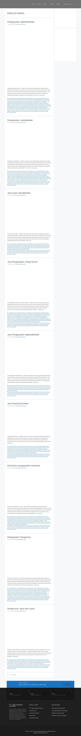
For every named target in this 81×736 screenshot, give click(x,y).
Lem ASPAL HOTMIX (37, 103)
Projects (52, 4)
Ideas (8, 100)
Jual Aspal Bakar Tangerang (38, 247)
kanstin (13, 103)
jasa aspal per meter (37, 108)
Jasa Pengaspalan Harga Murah (22, 262)
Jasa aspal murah (29, 108)
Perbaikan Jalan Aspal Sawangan (59, 715)
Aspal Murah (30, 99)
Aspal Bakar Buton (12, 98)
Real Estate (44, 320)
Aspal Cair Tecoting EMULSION (40, 98)
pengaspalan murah (42, 104)
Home (33, 4)
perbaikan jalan (41, 106)
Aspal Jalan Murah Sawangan (58, 708)
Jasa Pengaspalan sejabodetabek (23, 334)
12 (12, 674)
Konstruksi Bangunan (19, 103)
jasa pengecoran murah (19, 102)
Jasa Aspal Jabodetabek (18, 193)
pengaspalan (26, 104)
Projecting (47, 106)
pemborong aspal (19, 104)
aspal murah (11, 108)
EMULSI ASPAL (46, 99)
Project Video (32, 715)
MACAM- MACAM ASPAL (39, 521)
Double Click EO (33, 710)
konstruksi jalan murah (28, 103)
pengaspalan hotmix (33, 104)
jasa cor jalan (23, 100)
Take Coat (28, 107)
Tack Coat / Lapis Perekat (20, 107)
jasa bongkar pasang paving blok (31, 109)
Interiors (11, 100)
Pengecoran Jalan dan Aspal (21, 608)
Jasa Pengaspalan (37, 100)
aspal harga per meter (17, 99)
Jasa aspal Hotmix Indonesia (19, 108)
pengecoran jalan (41, 319)
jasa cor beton (41, 109)
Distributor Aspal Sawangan (58, 713)
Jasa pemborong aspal (26, 111)
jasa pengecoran (44, 100)
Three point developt (34, 713)
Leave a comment (12, 112)
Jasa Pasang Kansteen (18, 403)
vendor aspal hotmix (34, 107)
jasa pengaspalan (34, 111)
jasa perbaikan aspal (28, 102)
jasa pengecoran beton (43, 111)
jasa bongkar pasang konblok (18, 109)
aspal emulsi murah (25, 385)
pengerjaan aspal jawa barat (25, 106)
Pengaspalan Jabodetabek (20, 120)
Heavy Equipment (67, 4)
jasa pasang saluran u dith (16, 111)
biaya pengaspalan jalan (38, 99)
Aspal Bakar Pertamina (21, 98)
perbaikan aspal (34, 106)
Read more (42, 95)
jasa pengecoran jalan (18, 388)
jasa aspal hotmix (17, 100)
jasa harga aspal (29, 100)
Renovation (12, 107)
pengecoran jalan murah (14, 106)
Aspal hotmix (25, 99)
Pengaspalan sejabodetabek (20, 22)
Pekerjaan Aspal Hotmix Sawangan (59, 710)
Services (45, 4)
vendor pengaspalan (43, 107)
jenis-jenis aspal (36, 102)
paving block (13, 104)
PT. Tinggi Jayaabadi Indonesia (36, 708)
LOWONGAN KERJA (34, 718)
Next (15, 674)
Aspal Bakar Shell (29, 98)
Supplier (58, 4)
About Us (39, 4)
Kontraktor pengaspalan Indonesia (23, 465)
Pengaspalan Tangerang (18, 537)
